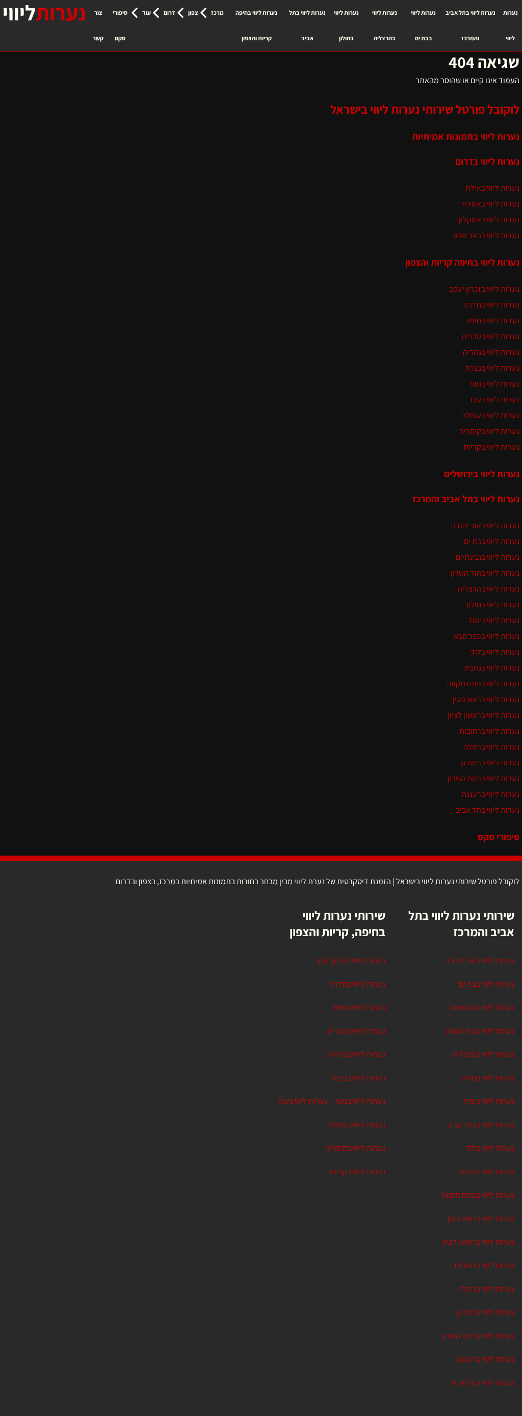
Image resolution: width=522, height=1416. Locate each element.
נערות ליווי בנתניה (491, 667)
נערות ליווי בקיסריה (489, 431)
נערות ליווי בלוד (495, 652)
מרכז (217, 12)
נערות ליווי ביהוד (493, 620)
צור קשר (98, 25)
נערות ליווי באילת (492, 188)
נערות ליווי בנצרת (492, 368)
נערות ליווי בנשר (494, 383)
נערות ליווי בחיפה (492, 320)
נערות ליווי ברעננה (490, 794)
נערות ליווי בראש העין (486, 699)
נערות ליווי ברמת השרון (483, 778)
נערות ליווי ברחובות (489, 731)
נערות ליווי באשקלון (489, 219)
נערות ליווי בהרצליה (384, 25)
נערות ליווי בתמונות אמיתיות (465, 136)
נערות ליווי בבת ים (423, 25)
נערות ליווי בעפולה (490, 415)
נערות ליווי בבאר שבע (486, 235)
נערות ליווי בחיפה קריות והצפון (256, 25)
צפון (193, 12)
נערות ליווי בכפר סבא (486, 636)
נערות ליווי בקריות (491, 447)
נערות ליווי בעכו (495, 399)
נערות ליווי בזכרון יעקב (484, 289)
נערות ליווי (510, 25)
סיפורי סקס (120, 25)
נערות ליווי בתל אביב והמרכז (470, 25)
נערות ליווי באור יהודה (485, 525)
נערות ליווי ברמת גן (489, 762)
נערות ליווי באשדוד (489, 203)
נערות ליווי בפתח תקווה (483, 683)
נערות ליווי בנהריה (491, 352)
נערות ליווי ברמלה (491, 746)
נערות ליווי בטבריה (490, 336)
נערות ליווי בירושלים (481, 474)
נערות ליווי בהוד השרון (485, 573)
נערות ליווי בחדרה (491, 304)
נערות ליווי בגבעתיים (487, 557)
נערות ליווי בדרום (487, 161)
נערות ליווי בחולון (346, 25)
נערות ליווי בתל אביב (307, 25)
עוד (146, 12)
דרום (169, 12)
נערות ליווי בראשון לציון (483, 715)
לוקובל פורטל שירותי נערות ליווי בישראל (424, 109)
